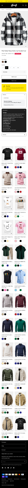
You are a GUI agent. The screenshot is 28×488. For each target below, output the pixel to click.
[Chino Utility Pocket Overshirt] (20, 399)
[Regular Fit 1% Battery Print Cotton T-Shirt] (7, 154)
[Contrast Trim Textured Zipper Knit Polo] (7, 178)
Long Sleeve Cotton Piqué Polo (20, 359)
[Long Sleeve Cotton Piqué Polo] (20, 350)
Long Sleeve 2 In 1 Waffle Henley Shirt (7, 384)
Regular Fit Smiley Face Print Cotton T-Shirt (7, 237)
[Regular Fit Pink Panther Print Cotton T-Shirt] (20, 227)
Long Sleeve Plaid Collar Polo (7, 335)
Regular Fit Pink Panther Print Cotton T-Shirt (20, 237)
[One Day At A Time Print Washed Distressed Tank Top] (7, 277)
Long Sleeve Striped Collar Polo (20, 310)
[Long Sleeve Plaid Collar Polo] (7, 325)
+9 (9, 167)
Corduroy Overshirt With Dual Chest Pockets (20, 384)
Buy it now (14, 80)
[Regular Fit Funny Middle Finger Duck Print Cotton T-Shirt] (7, 203)
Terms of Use (14, 464)
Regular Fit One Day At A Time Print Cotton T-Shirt (20, 212)
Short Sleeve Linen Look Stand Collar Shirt (20, 286)
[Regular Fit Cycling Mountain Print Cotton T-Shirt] (20, 424)
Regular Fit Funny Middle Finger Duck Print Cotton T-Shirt (7, 212)
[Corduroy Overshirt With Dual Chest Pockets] (20, 374)
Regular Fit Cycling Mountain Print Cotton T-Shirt (20, 433)
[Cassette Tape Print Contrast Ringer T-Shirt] (20, 154)
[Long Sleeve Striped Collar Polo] (20, 301)
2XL (18, 68)
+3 (22, 314)
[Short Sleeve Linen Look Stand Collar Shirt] (20, 277)
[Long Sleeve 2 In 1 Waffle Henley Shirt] (7, 374)
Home (3, 9)
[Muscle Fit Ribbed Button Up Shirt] (20, 252)
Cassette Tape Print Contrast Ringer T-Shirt (20, 163)
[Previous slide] (2, 29)
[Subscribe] (24, 461)
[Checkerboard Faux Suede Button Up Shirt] (7, 399)
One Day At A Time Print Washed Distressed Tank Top (7, 286)
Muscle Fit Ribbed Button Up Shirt (20, 261)
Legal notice (12, 480)
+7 (22, 363)
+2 (9, 191)
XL (14, 68)
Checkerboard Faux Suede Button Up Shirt (7, 408)
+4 (22, 167)
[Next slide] (25, 29)
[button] (2, 5)
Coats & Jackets (8, 9)
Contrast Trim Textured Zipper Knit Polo (7, 187)
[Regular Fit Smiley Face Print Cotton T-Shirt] (7, 227)
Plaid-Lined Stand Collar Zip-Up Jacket (7, 433)
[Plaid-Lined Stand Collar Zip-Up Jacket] (7, 424)
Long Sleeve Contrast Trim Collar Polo (7, 310)
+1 (22, 290)
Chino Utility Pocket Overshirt (20, 408)
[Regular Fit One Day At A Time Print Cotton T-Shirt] (20, 203)
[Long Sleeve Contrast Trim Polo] (20, 325)
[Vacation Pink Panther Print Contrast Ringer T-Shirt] (20, 178)
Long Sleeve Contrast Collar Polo (7, 359)
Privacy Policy (19, 464)
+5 (22, 265)
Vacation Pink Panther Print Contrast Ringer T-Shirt (20, 187)
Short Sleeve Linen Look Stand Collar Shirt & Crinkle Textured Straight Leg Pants (7, 261)
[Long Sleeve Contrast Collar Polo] (7, 350)
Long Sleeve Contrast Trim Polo (20, 335)
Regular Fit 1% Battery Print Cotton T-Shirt (7, 163)
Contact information (5, 480)
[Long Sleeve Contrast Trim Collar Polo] (7, 301)
